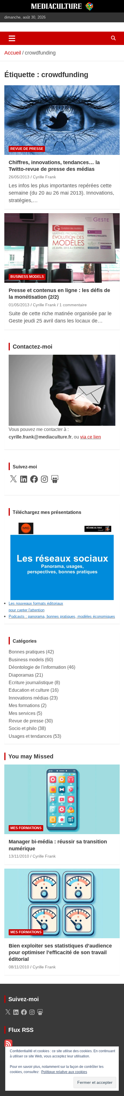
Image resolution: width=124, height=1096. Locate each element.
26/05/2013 (19, 177)
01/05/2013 (19, 304)
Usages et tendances (30, 736)
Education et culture (29, 690)
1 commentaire (73, 304)
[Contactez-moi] (62, 358)
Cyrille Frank (44, 177)
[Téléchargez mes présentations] (62, 523)
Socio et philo (23, 728)
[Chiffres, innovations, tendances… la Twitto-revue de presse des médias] (62, 120)
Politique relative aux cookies (64, 1072)
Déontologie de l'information (37, 667)
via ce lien (90, 436)
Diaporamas (21, 675)
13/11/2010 (19, 856)
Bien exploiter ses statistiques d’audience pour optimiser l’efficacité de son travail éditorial (60, 952)
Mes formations (24, 705)
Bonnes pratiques (27, 651)
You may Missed (30, 756)
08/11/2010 (19, 967)
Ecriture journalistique (31, 682)
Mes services (22, 713)
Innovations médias (28, 697)
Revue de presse (26, 149)
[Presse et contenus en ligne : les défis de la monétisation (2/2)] (62, 248)
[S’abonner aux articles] (8, 1042)
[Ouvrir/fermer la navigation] (12, 38)
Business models (27, 277)
